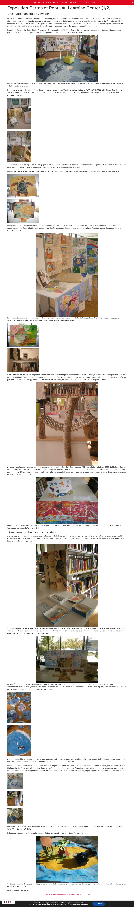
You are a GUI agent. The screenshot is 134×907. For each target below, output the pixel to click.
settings (85, 905)
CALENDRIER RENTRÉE (90, 2)
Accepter (99, 904)
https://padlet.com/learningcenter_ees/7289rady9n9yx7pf (67, 894)
